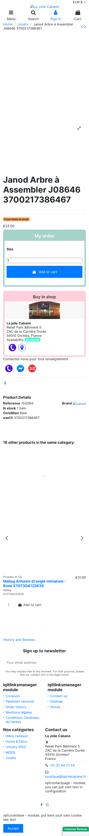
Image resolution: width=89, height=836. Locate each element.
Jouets (11, 758)
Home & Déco (16, 741)
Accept (13, 828)
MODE (11, 752)
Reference (11, 403)
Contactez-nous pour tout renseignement (35, 359)
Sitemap (56, 701)
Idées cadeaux (17, 736)
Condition (11, 413)
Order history (16, 707)
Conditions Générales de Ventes (22, 720)
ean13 (8, 418)
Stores (55, 707)
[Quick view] (44, 571)
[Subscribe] (81, 662)
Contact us (58, 696)
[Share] (5, 383)
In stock (9, 408)
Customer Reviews (75, 829)
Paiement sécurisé (20, 701)
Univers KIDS (16, 747)
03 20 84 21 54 (63, 765)
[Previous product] (82, 26)
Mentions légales (19, 712)
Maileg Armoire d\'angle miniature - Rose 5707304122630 (34, 583)
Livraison (13, 696)
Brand (67, 403)
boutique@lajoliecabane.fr (65, 776)
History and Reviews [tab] (19, 640)
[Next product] (85, 26)
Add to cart (48, 272)
